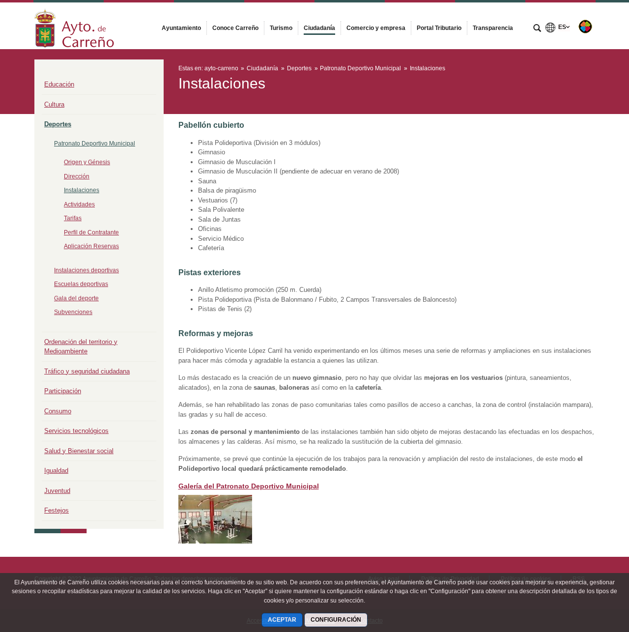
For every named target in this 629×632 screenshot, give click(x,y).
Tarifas (73, 218)
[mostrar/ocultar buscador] (537, 29)
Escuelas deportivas (81, 284)
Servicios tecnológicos (76, 430)
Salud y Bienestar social (79, 451)
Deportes (57, 124)
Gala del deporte (76, 298)
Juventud (57, 490)
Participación (62, 391)
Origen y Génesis (87, 162)
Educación (59, 84)
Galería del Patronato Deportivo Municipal (248, 486)
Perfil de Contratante (91, 232)
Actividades (79, 204)
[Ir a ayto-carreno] (74, 26)
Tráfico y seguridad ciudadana (87, 371)
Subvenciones (73, 312)
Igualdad (56, 470)
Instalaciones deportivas (86, 270)
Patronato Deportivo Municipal (94, 143)
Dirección (76, 176)
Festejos (56, 510)
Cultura (54, 104)
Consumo (57, 411)
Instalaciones (81, 190)
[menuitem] (181, 28)
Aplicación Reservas (91, 246)
